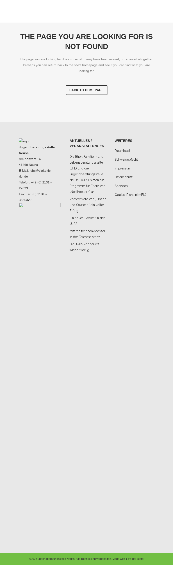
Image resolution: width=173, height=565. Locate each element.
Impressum (123, 168)
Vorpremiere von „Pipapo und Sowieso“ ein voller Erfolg (88, 205)
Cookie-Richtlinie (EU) (130, 195)
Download (122, 151)
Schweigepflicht (126, 159)
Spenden (121, 186)
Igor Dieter (138, 558)
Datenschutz (124, 177)
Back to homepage (86, 90)
